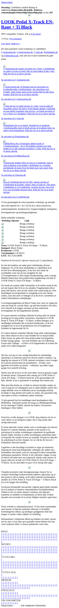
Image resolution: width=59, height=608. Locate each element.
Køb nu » (16, 43)
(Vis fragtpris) (15, 39)
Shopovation (7, 2)
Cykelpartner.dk (8, 52)
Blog (16, 605)
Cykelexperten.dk (25, 52)
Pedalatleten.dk (51, 52)
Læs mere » (6, 43)
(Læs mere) (36, 34)
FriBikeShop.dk (11, 55)
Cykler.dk (38, 52)
